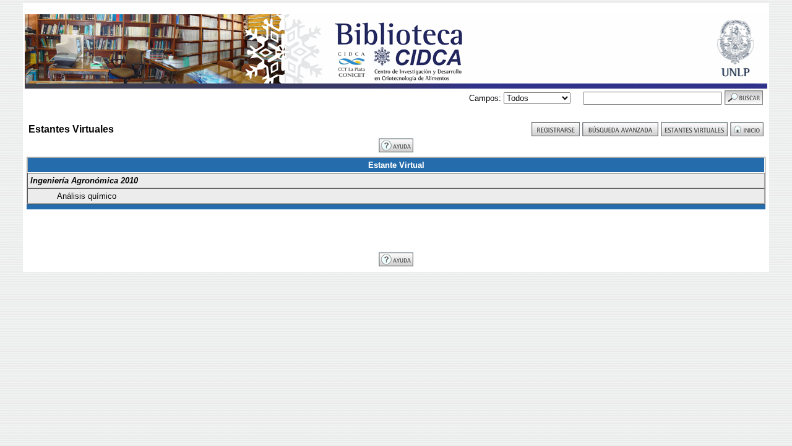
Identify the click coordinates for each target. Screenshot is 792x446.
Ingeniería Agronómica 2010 (84, 180)
